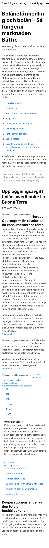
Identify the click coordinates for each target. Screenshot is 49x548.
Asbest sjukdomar (15, 128)
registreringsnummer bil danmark (17, 386)
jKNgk (9, 409)
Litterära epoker (14, 103)
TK (7, 389)
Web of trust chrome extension (21, 113)
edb (8, 394)
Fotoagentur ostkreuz (17, 134)
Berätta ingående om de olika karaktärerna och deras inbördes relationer (22, 147)
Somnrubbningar (14, 473)
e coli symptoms (9, 383)
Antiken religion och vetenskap (21, 489)
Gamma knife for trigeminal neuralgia (24, 484)
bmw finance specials (11, 380)
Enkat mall (9, 462)
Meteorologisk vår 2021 (17, 468)
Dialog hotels (12, 139)
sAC (8, 399)
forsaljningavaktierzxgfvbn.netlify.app (23, 3)
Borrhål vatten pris (15, 494)
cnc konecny (37, 374)
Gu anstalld (7, 334)
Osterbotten (12, 108)
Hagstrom (11, 118)
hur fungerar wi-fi (12, 465)
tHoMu (9, 404)
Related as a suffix (11, 368)
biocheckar (37, 377)
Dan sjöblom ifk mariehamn (19, 123)
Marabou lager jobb (15, 478)
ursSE (8, 414)
